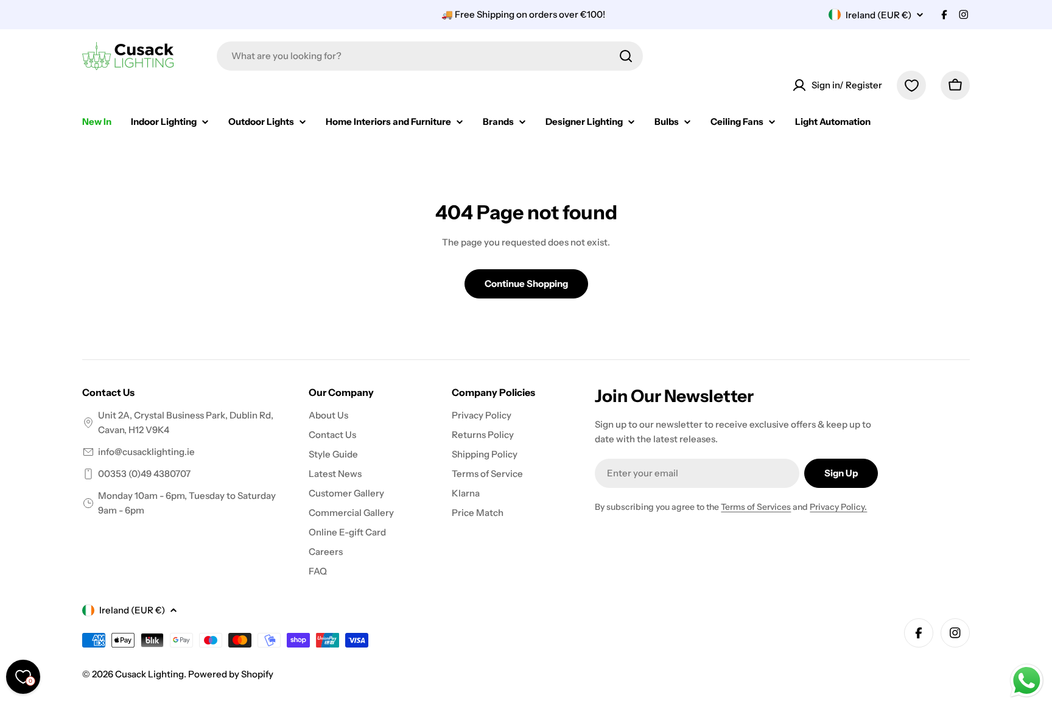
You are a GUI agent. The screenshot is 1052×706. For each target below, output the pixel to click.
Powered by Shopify (230, 674)
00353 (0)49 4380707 (144, 473)
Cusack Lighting (149, 674)
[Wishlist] (911, 85)
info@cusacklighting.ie (146, 451)
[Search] (626, 56)
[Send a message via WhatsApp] (1027, 681)
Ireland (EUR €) (878, 15)
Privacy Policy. (838, 506)
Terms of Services (756, 506)
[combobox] (430, 56)
